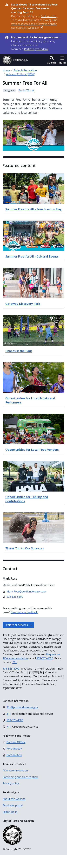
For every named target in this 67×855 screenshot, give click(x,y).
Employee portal (13, 805)
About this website (14, 799)
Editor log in (10, 812)
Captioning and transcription (20, 777)
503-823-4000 (44, 658)
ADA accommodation (15, 770)
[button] (51, 60)
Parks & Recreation (25, 70)
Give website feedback (24, 612)
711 (14, 662)
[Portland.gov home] (15, 60)
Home (6, 70)
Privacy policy (11, 783)
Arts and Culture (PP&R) (20, 74)
